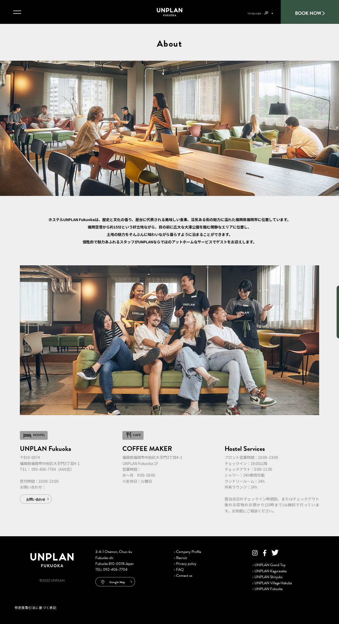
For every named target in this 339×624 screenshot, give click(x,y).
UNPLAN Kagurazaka (269, 571)
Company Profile (187, 552)
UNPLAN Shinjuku (267, 577)
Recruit (180, 558)
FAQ (179, 569)
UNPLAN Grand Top (269, 565)
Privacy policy (185, 563)
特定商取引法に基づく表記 (35, 607)
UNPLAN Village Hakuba (272, 583)
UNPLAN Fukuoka (267, 589)
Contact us (183, 575)
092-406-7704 (44, 469)
